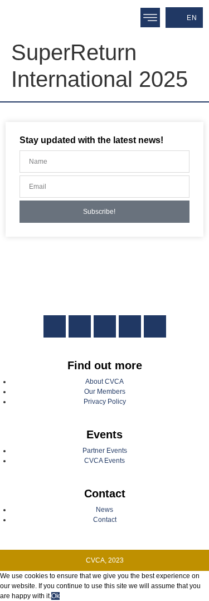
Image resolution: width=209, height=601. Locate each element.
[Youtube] (130, 326)
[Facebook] (80, 326)
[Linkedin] (54, 326)
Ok (55, 596)
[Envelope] (155, 326)
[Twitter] (105, 326)
